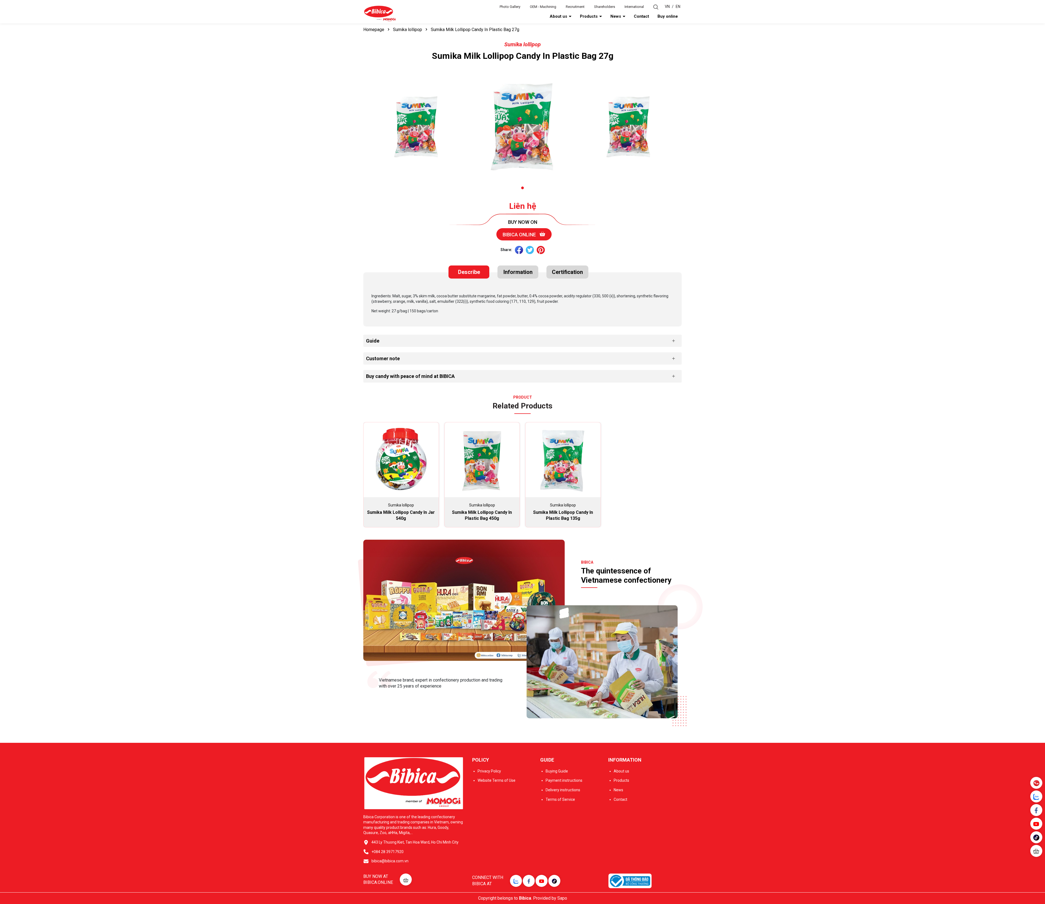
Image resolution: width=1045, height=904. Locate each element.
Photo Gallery (510, 7)
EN (678, 6)
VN (667, 6)
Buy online (667, 16)
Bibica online (520, 234)
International (634, 7)
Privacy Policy (489, 771)
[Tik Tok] (554, 881)
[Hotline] (1036, 783)
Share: (506, 250)
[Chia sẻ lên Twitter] (530, 250)
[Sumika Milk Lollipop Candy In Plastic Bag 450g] (482, 459)
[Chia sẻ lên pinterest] (541, 250)
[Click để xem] (416, 127)
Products (589, 16)
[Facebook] (529, 881)
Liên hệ (522, 206)
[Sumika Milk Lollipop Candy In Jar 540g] (401, 459)
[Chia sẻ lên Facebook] (519, 250)
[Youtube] (542, 881)
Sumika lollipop (522, 44)
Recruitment (575, 7)
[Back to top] (1036, 867)
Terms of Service (560, 799)
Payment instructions (564, 780)
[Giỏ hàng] (1036, 851)
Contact (641, 16)
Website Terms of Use (496, 780)
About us (559, 16)
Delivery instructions (563, 790)
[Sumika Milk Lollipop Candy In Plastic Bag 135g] (563, 459)
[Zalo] (516, 881)
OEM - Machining (543, 7)
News (616, 16)
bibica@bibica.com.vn (389, 861)
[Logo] (379, 13)
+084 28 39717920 (387, 852)
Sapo (562, 898)
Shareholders (604, 7)
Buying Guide (557, 771)
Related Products (522, 405)
